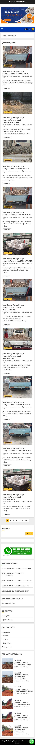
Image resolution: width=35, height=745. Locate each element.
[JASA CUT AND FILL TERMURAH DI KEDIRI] (7, 716)
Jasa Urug (5, 639)
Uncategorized (6, 647)
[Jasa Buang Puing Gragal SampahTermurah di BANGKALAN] (17, 339)
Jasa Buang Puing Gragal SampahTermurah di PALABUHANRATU (13, 119)
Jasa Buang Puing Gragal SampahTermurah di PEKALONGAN (13, 307)
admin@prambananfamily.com (12, 76)
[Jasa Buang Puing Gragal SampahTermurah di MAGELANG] (17, 244)
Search (6, 528)
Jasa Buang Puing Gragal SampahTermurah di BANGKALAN (13, 355)
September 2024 (7, 620)
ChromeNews (25, 741)
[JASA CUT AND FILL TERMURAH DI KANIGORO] (7, 690)
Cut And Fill (5, 636)
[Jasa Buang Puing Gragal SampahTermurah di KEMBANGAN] (17, 480)
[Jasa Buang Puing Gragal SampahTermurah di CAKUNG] (17, 57)
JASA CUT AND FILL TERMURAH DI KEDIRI (15, 591)
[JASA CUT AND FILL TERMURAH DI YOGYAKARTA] (7, 730)
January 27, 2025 (20, 667)
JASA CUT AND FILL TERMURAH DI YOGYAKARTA (21, 730)
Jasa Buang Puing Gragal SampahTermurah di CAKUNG (16, 72)
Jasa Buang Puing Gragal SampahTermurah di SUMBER (16, 167)
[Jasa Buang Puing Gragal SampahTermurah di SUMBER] (17, 151)
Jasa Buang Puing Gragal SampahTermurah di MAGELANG (17, 259)
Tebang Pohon (6, 643)
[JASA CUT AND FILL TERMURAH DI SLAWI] (7, 703)
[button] (2, 29)
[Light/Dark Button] (26, 29)
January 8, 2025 (27, 76)
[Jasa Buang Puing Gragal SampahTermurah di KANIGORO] (17, 434)
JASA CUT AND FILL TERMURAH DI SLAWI (15, 586)
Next (26, 520)
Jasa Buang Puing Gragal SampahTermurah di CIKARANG (17, 403)
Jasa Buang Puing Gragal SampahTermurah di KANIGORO (17, 449)
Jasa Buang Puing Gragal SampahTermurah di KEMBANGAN (13, 497)
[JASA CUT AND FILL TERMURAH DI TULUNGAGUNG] (7, 677)
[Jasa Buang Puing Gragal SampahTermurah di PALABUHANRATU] (17, 103)
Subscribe (33, 29)
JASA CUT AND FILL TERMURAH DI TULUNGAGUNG (21, 677)
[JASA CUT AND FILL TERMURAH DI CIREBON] (7, 663)
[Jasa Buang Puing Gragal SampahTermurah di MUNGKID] (17, 198)
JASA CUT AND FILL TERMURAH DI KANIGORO (17, 581)
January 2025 (6, 616)
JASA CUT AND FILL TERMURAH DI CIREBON (16, 568)
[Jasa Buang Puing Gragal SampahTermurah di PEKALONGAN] (17, 290)
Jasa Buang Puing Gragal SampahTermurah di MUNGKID (17, 213)
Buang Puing (8, 65)
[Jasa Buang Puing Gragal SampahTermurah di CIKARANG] (17, 387)
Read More (7, 88)
